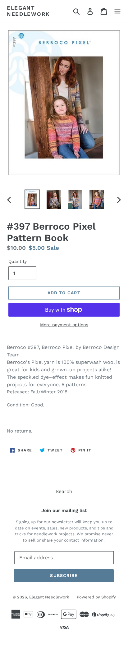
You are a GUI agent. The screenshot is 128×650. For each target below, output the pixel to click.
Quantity (17, 261)
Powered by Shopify (96, 597)
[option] (32, 199)
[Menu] (117, 11)
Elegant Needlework (28, 11)
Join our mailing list (64, 510)
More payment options (64, 324)
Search (64, 491)
